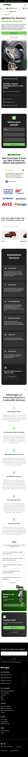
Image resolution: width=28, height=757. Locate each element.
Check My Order (5, 730)
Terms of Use (19, 746)
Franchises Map (5, 693)
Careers (3, 712)
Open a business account (7, 710)
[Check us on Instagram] (4, 744)
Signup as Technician (6, 708)
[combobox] (13, 129)
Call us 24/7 (15, 37)
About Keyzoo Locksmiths (7, 691)
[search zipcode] (22, 605)
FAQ (2, 697)
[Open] (23, 129)
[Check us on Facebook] (1, 744)
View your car (14, 144)
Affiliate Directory (5, 723)
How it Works (4, 721)
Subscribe (14, 658)
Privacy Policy (4, 750)
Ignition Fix (13, 11)
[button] (14, 553)
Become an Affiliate (6, 706)
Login (2, 732)
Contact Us (3, 695)
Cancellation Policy (14, 750)
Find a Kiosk (4, 719)
